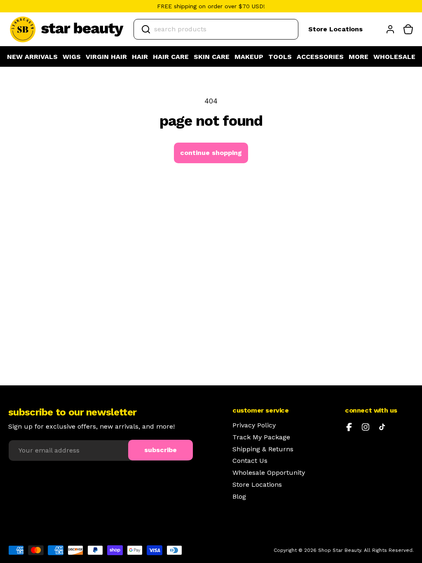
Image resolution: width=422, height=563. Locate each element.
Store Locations (335, 29)
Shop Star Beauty (339, 550)
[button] (72, 57)
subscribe (160, 450)
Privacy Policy (254, 425)
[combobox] (216, 29)
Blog (239, 496)
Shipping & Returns (262, 449)
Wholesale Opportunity (268, 472)
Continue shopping (211, 153)
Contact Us (249, 460)
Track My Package (261, 437)
